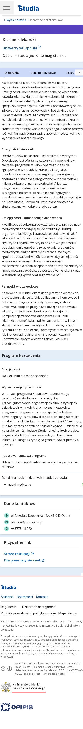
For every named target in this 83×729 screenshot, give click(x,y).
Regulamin (8, 607)
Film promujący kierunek (23, 560)
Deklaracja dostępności (39, 607)
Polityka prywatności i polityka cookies (28, 613)
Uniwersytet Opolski (20, 48)
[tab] (12, 72)
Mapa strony (67, 613)
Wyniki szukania (16, 19)
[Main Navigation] (7, 7)
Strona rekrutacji (17, 554)
